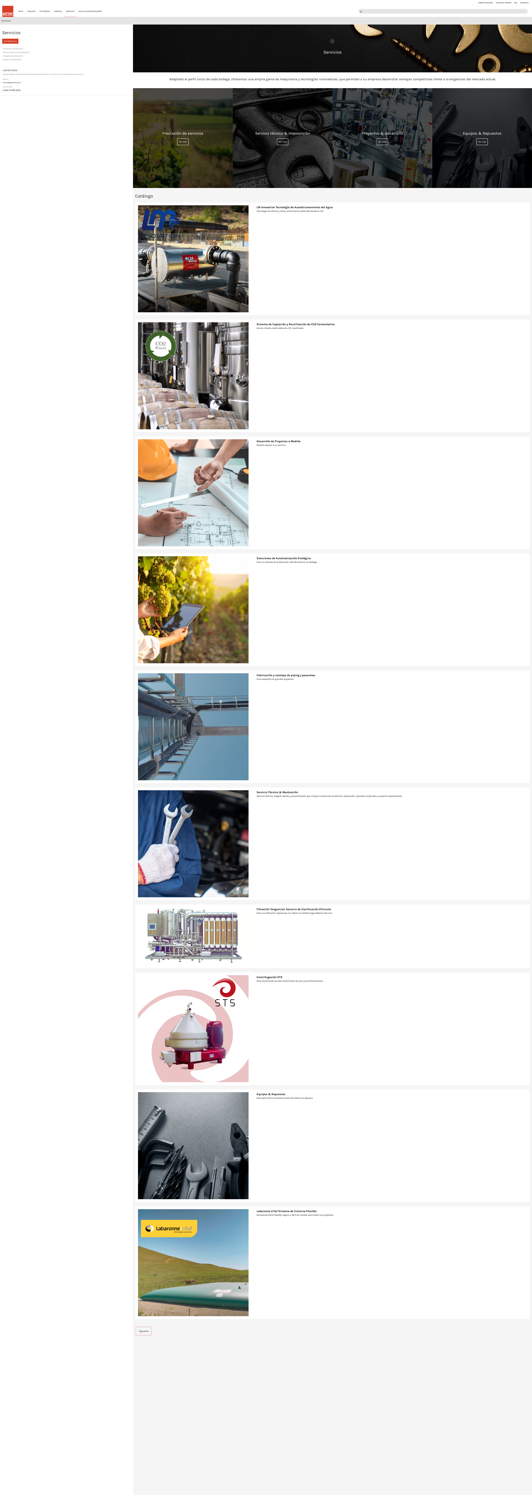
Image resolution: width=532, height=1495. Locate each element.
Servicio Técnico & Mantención (277, 792)
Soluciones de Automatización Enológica (284, 558)
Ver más (183, 141)
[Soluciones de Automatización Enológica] (196, 609)
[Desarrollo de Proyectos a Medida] (196, 492)
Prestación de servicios (13, 49)
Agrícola (58, 11)
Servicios (70, 11)
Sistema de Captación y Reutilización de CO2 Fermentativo (296, 324)
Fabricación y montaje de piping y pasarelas (286, 675)
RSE (515, 3)
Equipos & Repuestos (12, 59)
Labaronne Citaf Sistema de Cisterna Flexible (287, 1211)
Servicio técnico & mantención (16, 52)
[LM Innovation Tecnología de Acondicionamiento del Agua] (196, 258)
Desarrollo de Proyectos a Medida (278, 441)
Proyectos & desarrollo (13, 56)
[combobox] (443, 11)
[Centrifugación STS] (196, 1028)
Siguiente (144, 1331)
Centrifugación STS (269, 977)
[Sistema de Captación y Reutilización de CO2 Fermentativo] (196, 375)
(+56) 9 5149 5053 (12, 90)
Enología (31, 11)
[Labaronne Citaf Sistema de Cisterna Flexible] (196, 1262)
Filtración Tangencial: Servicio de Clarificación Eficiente (294, 909)
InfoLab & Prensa (503, 3)
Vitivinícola (44, 11)
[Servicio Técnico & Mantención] (196, 843)
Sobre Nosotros (485, 3)
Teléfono (7, 87)
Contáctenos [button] (10, 41)
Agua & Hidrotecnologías (90, 11)
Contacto (524, 3)
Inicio (20, 11)
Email (5, 79)
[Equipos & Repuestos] (196, 1145)
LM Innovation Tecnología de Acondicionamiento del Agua (295, 207)
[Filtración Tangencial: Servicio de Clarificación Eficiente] (196, 936)
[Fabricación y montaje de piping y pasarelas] (196, 726)
